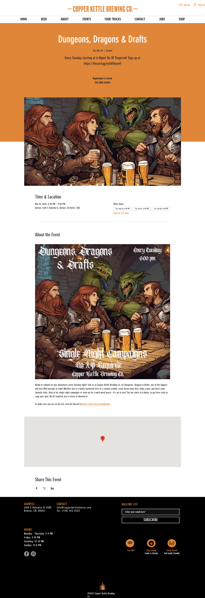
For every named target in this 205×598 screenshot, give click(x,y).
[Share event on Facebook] (36, 488)
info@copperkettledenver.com (74, 507)
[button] (180, 5)
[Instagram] (33, 553)
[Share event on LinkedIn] (52, 488)
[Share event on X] (44, 488)
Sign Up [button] (187, 5)
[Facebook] (26, 553)
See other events (102, 82)
